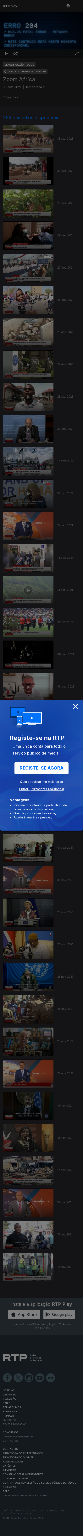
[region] (41, 768)
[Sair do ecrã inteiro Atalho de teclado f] (76, 1531)
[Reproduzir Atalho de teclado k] (6, 1531)
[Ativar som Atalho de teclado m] (15, 1531)
